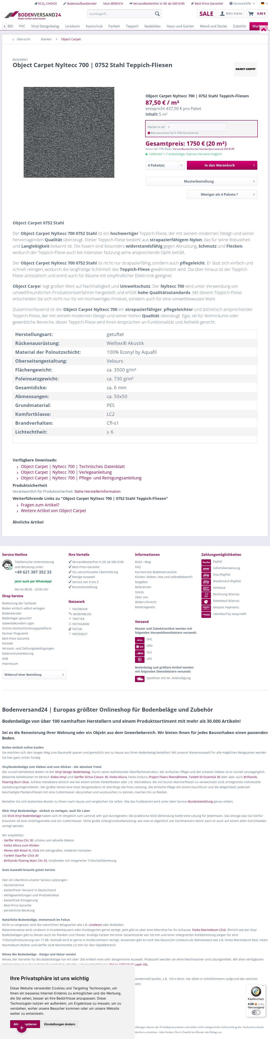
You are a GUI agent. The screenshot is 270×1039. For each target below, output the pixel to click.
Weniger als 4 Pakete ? (219, 194)
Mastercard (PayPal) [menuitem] (227, 581)
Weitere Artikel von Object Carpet (53, 510)
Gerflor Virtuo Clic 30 (18, 840)
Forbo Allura (118, 777)
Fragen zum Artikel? (39, 505)
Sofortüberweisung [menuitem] (226, 568)
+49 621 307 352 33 (33, 572)
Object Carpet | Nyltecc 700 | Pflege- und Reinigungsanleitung (81, 478)
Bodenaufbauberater (82, 3)
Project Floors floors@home (168, 777)
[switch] (256, 1012)
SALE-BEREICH (113, 3)
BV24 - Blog (143, 562)
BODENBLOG (81, 614)
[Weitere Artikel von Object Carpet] (245, 69)
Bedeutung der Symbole (19, 603)
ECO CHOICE (47, 3)
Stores (139, 592)
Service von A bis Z (85, 582)
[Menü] (263, 986)
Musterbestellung (199, 181)
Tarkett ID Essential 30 (204, 777)
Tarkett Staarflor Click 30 (21, 855)
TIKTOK (76, 629)
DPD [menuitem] (150, 646)
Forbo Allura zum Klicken (21, 845)
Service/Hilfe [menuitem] (242, 3)
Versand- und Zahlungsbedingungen (28, 648)
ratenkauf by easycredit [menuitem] (229, 614)
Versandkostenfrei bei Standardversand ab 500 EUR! (203, 149)
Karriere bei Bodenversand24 (156, 572)
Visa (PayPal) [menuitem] (221, 574)
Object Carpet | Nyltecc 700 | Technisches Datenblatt (72, 466)
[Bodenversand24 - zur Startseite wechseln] (32, 14)
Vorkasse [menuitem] (219, 588)
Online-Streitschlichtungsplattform (26, 628)
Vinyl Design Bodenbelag (72, 772)
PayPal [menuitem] (217, 561)
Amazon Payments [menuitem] (226, 607)
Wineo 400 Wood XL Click (21, 850)
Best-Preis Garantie (15, 638)
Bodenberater (12, 613)
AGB (5, 658)
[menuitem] (45, 3)
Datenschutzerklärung (18, 653)
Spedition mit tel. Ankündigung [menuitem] (169, 678)
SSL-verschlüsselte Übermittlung (94, 572)
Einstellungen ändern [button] (59, 1024)
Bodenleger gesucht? (17, 618)
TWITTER (78, 619)
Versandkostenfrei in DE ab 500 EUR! (159, 3)
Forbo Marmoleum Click (209, 930)
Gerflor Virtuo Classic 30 (91, 777)
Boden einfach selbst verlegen (23, 608)
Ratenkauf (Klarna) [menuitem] (226, 601)
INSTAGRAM (80, 624)
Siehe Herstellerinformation (97, 491)
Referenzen (143, 587)
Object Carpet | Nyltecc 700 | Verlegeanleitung (66, 472)
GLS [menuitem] (149, 652)
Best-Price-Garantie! (209, 3)
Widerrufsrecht (146, 602)
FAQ (138, 567)
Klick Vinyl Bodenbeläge (24, 816)
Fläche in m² (156, 127)
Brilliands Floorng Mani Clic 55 (25, 861)
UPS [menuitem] (149, 659)
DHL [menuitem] (149, 639)
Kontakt (7, 643)
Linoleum (95, 925)
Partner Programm (15, 633)
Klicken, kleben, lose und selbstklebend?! (164, 577)
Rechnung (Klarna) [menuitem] (226, 594)
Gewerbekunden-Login (18, 623)
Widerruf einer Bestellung (23, 675)
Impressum (10, 664)
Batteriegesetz (145, 607)
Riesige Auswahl (83, 577)
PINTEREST (80, 634)
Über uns (141, 597)
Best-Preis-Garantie (85, 567)
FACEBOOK (80, 609)
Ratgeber (141, 582)
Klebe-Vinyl (58, 777)
